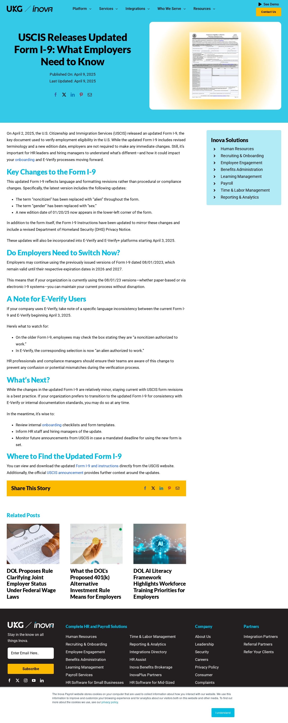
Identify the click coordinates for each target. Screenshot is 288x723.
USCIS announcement (65, 472)
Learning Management (241, 176)
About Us (203, 636)
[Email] (90, 94)
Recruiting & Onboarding (242, 155)
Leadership (204, 644)
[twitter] (17, 680)
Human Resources (237, 148)
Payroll (227, 183)
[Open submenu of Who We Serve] (185, 9)
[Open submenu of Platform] (91, 9)
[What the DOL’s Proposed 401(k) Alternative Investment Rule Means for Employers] (96, 526)
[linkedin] (42, 680)
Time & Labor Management (245, 190)
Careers (201, 659)
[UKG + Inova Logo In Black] (30, 7)
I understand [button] (223, 712)
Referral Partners (258, 644)
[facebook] (9, 680)
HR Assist (138, 659)
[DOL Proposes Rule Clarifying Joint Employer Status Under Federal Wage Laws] (33, 526)
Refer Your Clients (259, 652)
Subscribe (30, 669)
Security (202, 652)
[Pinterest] (81, 94)
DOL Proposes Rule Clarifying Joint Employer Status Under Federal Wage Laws (31, 583)
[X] (64, 94)
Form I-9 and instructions (97, 466)
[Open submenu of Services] (117, 9)
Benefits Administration (242, 169)
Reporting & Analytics (240, 197)
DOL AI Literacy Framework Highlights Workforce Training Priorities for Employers (159, 583)
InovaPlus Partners (146, 675)
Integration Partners (261, 636)
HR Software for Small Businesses (95, 682)
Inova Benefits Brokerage (151, 667)
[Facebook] (55, 94)
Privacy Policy (207, 667)
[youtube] (34, 680)
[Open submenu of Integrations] (149, 9)
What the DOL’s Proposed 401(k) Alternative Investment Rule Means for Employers (95, 583)
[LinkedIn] (72, 94)
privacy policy (109, 702)
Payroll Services (79, 675)
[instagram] (25, 680)
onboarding (25, 159)
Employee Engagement (241, 162)
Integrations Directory (148, 652)
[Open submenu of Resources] (215, 9)
